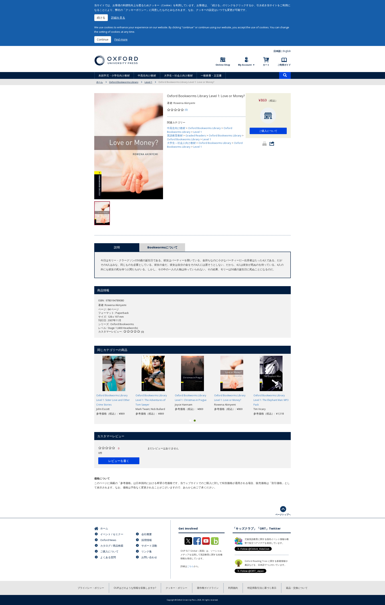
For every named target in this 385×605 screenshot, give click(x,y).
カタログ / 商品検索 (111, 545)
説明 (117, 247)
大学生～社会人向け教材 (178, 75)
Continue (102, 39)
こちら (190, 566)
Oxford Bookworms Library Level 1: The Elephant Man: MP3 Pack (271, 400)
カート (266, 64)
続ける (101, 17)
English (287, 51)
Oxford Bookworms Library (123, 81)
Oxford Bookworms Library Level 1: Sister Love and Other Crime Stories (113, 400)
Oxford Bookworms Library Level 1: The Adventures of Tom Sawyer (151, 400)
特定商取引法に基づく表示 (261, 588)
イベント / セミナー (111, 534)
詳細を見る (118, 17)
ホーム (99, 81)
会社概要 (146, 534)
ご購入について (268, 131)
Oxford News (108, 540)
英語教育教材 (175, 135)
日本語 (277, 51)
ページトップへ (283, 514)
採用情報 (146, 540)
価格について (102, 478)
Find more (121, 39)
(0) (186, 109)
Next (297, 386)
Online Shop (223, 64)
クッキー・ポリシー (176, 588)
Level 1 (148, 81)
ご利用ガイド (284, 64)
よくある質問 (108, 557)
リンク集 (146, 551)
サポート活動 (149, 545)
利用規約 (233, 588)
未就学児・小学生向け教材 (114, 75)
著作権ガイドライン (208, 588)
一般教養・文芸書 (211, 75)
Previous (88, 386)
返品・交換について (297, 588)
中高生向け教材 (147, 75)
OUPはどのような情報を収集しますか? (135, 588)
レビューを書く (118, 461)
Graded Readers (195, 135)
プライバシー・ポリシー (91, 588)
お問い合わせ (149, 557)
